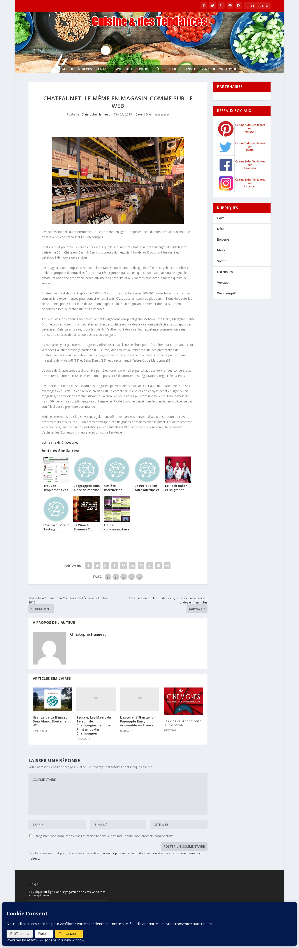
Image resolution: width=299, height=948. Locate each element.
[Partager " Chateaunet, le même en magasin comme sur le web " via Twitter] (97, 565)
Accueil (68, 69)
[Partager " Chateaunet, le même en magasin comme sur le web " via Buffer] (141, 565)
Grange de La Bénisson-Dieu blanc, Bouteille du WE (52, 721)
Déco (129, 69)
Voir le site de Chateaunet (60, 442)
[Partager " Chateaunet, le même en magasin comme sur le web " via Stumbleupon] (149, 565)
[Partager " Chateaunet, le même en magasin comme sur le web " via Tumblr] (114, 565)
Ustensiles (188, 69)
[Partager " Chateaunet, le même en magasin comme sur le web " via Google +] (106, 565)
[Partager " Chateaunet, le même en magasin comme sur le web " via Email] (158, 565)
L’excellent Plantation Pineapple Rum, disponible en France (138, 721)
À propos (85, 69)
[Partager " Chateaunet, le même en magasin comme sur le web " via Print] (167, 565)
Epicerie (143, 69)
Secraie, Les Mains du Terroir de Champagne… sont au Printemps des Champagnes (94, 725)
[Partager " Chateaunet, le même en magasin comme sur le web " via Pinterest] (123, 565)
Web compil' (228, 69)
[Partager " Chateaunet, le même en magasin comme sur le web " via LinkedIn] (132, 565)
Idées (157, 69)
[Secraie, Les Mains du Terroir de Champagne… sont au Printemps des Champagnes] (96, 699)
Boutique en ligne (41, 892)
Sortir (171, 69)
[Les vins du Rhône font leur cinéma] (183, 701)
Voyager (208, 69)
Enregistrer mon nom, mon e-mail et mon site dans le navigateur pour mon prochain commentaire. (104, 836)
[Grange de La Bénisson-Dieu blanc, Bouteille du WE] (52, 699)
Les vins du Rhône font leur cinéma (182, 723)
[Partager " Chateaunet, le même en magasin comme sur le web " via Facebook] (88, 565)
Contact (103, 69)
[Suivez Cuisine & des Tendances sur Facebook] (241, 173)
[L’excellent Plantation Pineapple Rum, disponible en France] (139, 699)
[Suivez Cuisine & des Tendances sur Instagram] (241, 191)
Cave (117, 69)
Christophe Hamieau (95, 114)
